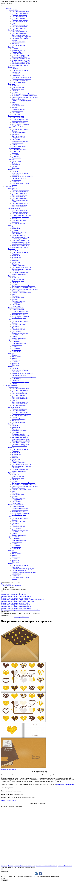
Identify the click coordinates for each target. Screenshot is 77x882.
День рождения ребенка (19, 15)
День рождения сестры (19, 26)
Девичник (15, 227)
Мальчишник (16, 228)
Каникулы (15, 43)
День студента (16, 112)
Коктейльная (16, 260)
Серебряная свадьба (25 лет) (21, 62)
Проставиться (16, 180)
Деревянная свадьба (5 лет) (20, 55)
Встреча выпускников (19, 82)
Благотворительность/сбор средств (23, 176)
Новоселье (15, 175)
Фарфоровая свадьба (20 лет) (21, 60)
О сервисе (4, 866)
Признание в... (16, 156)
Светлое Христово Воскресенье (22, 100)
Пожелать (15, 153)
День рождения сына (18, 18)
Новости (10, 866)
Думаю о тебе (16, 158)
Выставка (15, 166)
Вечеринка (11, 67)
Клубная (14, 259)
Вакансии (61, 866)
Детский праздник (14, 30)
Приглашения (9, 186)
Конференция (16, 161)
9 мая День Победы (18, 106)
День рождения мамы (19, 28)
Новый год (15, 85)
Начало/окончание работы (20, 183)
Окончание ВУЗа (17, 143)
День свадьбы (16, 52)
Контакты (17, 866)
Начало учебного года (19, 42)
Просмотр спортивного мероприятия (24, 377)
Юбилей (14, 23)
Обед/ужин (15, 271)
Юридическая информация (41, 866)
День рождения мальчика (20, 21)
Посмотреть (18, 617)
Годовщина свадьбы (18, 53)
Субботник (15, 74)
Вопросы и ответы (26, 866)
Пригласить (16, 341)
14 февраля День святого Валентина (23, 94)
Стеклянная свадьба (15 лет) (21, 58)
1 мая (13, 102)
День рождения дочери (19, 16)
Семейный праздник (18, 75)
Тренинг (14, 163)
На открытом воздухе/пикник (21, 77)
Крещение (15, 92)
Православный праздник (20, 119)
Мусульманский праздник (20, 124)
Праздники (11, 84)
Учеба (10, 127)
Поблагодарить (17, 151)
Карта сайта (68, 866)
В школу (14, 40)
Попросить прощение (19, 149)
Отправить (25, 617)
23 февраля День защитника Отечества (24, 95)
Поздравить (16, 154)
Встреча (14, 355)
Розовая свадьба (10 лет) (20, 57)
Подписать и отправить (8, 769)
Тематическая (16, 257)
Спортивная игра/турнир (20, 70)
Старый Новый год (18, 87)
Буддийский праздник (19, 122)
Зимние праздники (18, 89)
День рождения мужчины (20, 13)
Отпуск (14, 185)
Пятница (15, 68)
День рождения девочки (20, 20)
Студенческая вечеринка (20, 80)
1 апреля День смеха (18, 99)
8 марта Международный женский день (24, 97)
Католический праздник (20, 121)
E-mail (3, 878)
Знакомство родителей (19, 50)
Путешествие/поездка (19, 178)
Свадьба (11, 47)
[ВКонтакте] (36, 873)
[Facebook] (40, 873)
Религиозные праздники (16, 116)
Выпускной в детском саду (20, 38)
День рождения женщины (20, 11)
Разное (10, 170)
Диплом (14, 144)
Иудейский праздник (19, 126)
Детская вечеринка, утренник (21, 37)
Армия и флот (16, 114)
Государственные (17, 111)
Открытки (8, 8)
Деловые (11, 159)
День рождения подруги (20, 25)
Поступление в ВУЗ (18, 138)
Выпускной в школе (18, 45)
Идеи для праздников (11, 385)
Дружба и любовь (14, 148)
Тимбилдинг (16, 168)
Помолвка (15, 48)
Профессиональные (18, 109)
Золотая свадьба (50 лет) (20, 65)
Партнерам (53, 866)
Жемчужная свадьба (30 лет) (21, 63)
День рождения (13, 10)
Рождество (15, 90)
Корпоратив (16, 72)
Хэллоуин (15, 107)
